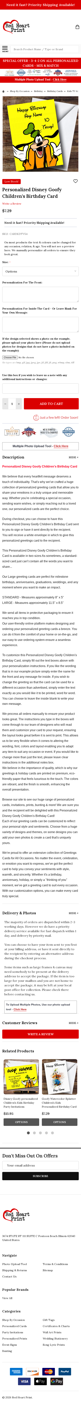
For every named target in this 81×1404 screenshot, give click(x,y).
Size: (6, 262)
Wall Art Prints (52, 1332)
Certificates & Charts (56, 1326)
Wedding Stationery (55, 1338)
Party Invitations (12, 1332)
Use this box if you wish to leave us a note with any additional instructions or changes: (34, 377)
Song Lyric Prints (54, 1344)
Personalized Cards (14, 1326)
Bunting (7, 1351)
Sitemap (48, 1270)
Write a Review (11, 203)
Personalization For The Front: (22, 282)
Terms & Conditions (55, 1264)
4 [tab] (46, 1133)
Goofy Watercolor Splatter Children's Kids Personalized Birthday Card (59, 1102)
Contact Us (9, 1276)
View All (7, 1298)
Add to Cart (51, 403)
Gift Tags (49, 1320)
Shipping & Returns (14, 1270)
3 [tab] (40, 1133)
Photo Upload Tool (14, 1264)
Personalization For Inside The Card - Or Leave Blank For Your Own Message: (39, 310)
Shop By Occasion (13, 1320)
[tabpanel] (21, 1093)
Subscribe (40, 1176)
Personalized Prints (14, 1338)
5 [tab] (52, 1133)
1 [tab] (28, 1133)
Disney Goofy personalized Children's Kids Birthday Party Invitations (21, 1102)
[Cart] (77, 26)
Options (21, 1122)
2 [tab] (34, 1133)
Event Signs (9, 1344)
